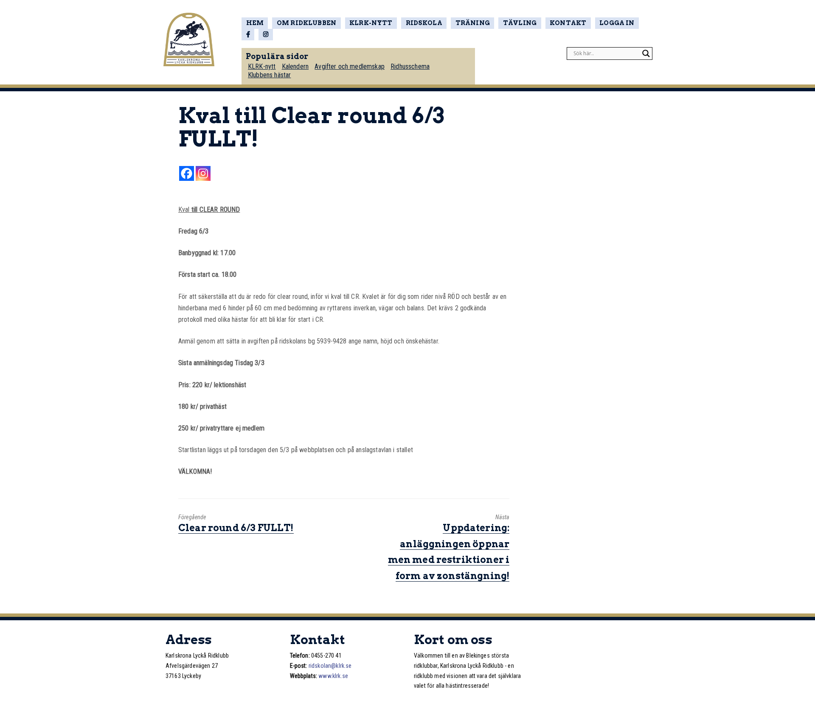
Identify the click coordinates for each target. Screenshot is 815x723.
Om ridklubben (306, 23)
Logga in (616, 23)
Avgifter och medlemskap (350, 66)
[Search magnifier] (646, 53)
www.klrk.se (333, 675)
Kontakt (568, 23)
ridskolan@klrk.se (330, 665)
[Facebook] (186, 173)
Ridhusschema (410, 66)
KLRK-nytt (370, 23)
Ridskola (424, 23)
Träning (472, 23)
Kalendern (295, 66)
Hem (255, 23)
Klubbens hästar (269, 75)
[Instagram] (203, 173)
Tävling (520, 23)
